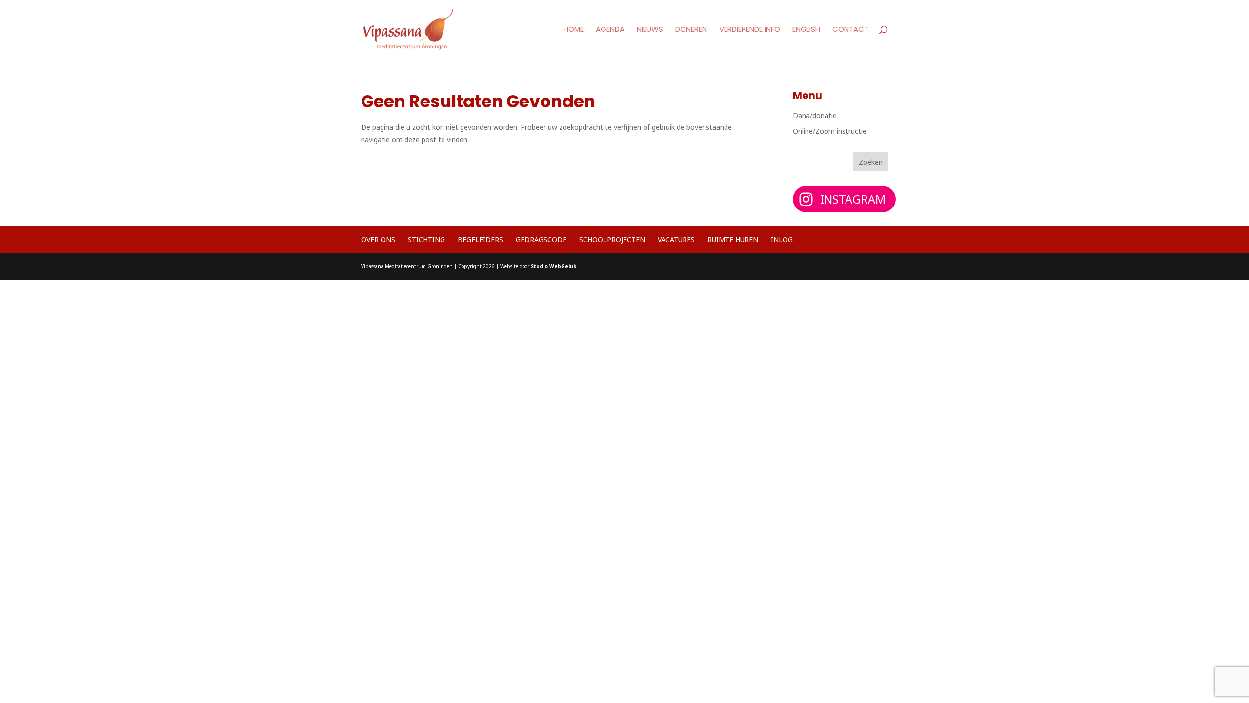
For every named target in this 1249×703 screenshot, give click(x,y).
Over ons (378, 239)
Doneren (691, 30)
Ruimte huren (732, 239)
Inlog (782, 239)
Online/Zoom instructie (829, 131)
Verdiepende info (749, 30)
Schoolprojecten (612, 239)
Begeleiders (480, 239)
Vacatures (676, 239)
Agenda (610, 30)
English (806, 30)
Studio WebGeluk (553, 266)
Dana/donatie (815, 115)
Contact (850, 30)
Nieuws (650, 30)
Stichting (426, 239)
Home (574, 30)
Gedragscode (541, 239)
